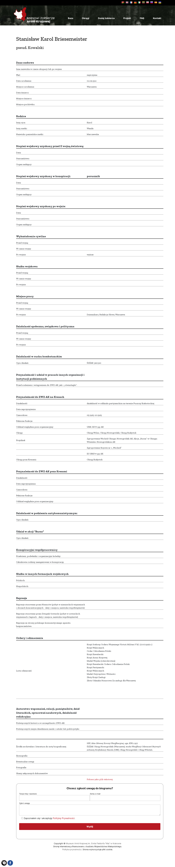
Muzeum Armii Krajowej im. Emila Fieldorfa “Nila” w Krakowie (93, 843)
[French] (131, 2)
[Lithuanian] (143, 2)
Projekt (127, 18)
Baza (70, 18)
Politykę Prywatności (64, 818)
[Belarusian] (123, 2)
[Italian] (139, 2)
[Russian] (151, 2)
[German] (135, 2)
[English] (127, 2)
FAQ (142, 18)
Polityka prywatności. (72, 849)
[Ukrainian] (159, 2)
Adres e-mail (95, 794)
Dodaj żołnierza (106, 18)
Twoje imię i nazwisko (28, 794)
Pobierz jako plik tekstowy (100, 779)
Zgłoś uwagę (24, 803)
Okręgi (85, 18)
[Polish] (147, 2)
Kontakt (157, 18)
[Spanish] (155, 2)
